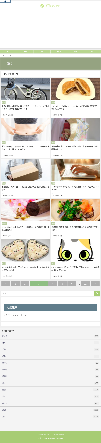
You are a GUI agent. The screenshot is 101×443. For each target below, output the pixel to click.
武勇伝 (50, 376)
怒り (50, 343)
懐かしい (50, 363)
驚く (50, 417)
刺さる (50, 336)
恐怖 (50, 349)
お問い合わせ (59, 434)
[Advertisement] (50, 30)
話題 (50, 410)
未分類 (50, 370)
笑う (50, 396)
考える (50, 403)
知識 (50, 390)
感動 (50, 356)
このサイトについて (44, 434)
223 (85, 284)
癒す (50, 383)
